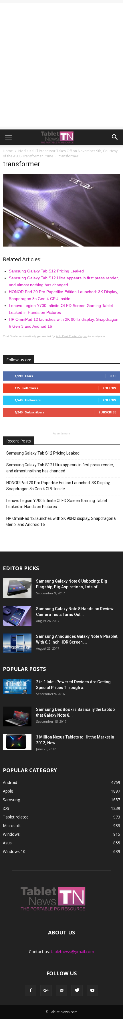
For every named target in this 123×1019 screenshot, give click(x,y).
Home (8, 150)
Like (113, 376)
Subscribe (107, 412)
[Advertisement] (61, 65)
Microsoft (12, 825)
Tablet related (16, 817)
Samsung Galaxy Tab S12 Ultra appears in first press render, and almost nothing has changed (60, 468)
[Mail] (61, 990)
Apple (8, 791)
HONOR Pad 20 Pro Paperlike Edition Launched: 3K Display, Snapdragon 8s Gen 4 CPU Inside (58, 485)
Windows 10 (14, 851)
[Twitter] (77, 990)
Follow (109, 388)
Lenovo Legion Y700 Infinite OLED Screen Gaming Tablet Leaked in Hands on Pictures (56, 503)
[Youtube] (92, 990)
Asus (7, 843)
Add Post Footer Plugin (71, 336)
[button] (115, 137)
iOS (6, 808)
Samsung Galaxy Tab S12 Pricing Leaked (46, 271)
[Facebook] (30, 990)
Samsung (11, 799)
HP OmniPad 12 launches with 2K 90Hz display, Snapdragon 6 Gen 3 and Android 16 (61, 521)
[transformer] (61, 245)
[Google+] (46, 990)
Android (10, 782)
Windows (11, 834)
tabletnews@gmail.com (72, 951)
